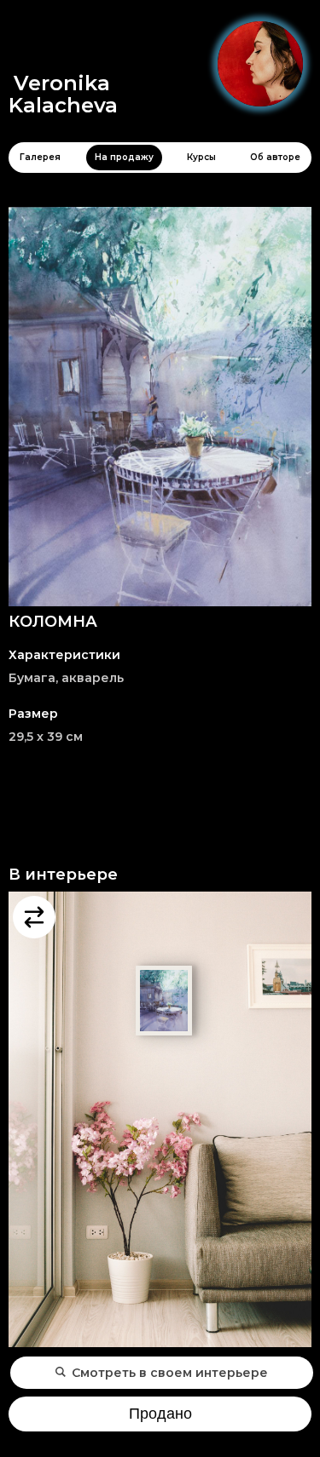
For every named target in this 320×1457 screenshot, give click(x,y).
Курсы (201, 157)
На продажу (124, 157)
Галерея (40, 157)
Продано (160, 1413)
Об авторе (275, 157)
